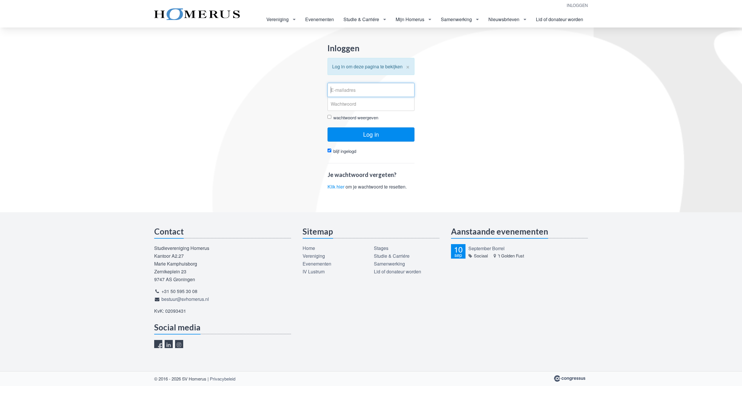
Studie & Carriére (361, 19)
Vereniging (277, 19)
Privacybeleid (222, 379)
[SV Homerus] (197, 14)
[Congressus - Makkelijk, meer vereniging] (570, 378)
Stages (381, 248)
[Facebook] (158, 344)
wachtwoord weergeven (355, 117)
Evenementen (319, 19)
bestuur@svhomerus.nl (185, 299)
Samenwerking (456, 19)
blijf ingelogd (344, 151)
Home (309, 248)
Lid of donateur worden (559, 19)
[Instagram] (179, 344)
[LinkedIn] (169, 344)
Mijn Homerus (410, 19)
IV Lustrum (314, 271)
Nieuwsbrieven (503, 19)
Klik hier (336, 186)
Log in (371, 134)
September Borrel (486, 248)
